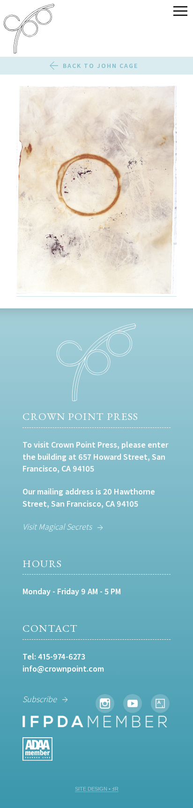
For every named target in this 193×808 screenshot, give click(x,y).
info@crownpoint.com (63, 668)
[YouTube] (132, 703)
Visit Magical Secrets (57, 526)
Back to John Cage (100, 65)
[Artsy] (160, 703)
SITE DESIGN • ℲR (97, 789)
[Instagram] (105, 703)
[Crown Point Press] (29, 30)
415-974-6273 (61, 656)
